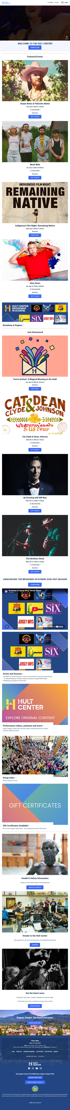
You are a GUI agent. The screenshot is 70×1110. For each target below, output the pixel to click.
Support (56, 1051)
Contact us (46, 1047)
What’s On (35, 47)
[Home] (6, 3)
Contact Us (19, 1051)
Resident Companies (29, 1051)
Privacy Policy (41, 1056)
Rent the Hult (48, 1051)
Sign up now (36, 1006)
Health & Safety (35, 887)
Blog (13, 1051)
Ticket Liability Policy (35, 1082)
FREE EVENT (36, 235)
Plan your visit (35, 1023)
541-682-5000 (37, 1043)
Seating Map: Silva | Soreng (31, 1056)
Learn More (35, 584)
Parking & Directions (35, 1077)
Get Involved (39, 1051)
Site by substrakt (37, 1102)
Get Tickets (36, 116)
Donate (36, 945)
